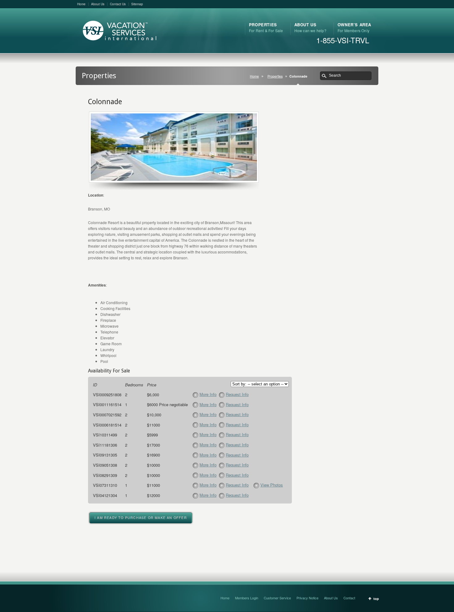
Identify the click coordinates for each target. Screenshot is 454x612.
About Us (97, 4)
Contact (349, 597)
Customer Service (277, 597)
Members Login (246, 597)
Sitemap (137, 4)
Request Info (237, 394)
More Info (208, 394)
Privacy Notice (307, 597)
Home (81, 4)
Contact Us (118, 4)
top (376, 598)
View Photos (271, 485)
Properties (275, 76)
